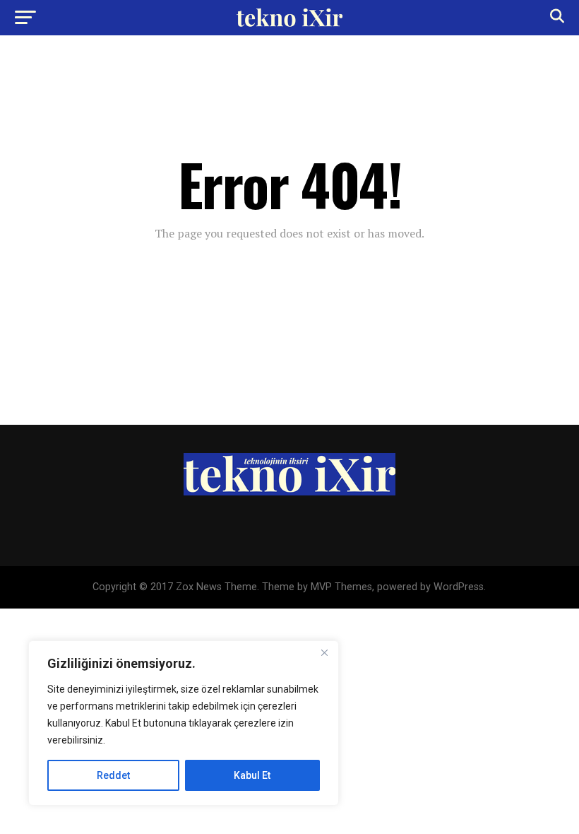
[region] (183, 723)
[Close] (324, 652)
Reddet (113, 775)
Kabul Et (252, 775)
